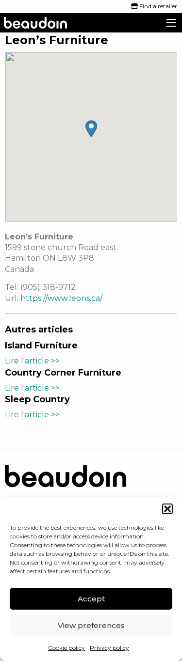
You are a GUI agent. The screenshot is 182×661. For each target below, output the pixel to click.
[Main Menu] (171, 23)
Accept (91, 598)
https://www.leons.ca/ (61, 298)
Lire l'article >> (32, 360)
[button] (167, 509)
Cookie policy (66, 647)
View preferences (91, 625)
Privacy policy (109, 647)
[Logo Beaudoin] (65, 483)
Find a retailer (157, 6)
